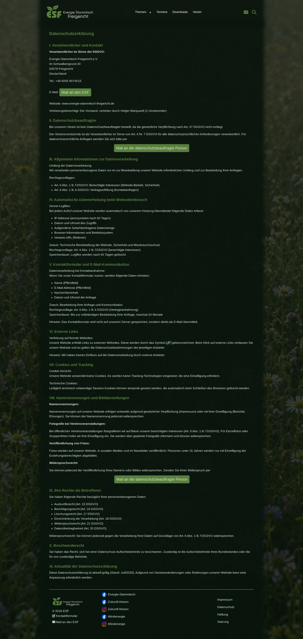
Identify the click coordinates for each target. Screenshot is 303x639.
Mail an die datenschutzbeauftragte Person (151, 148)
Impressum (224, 599)
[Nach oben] (296, 632)
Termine (162, 12)
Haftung (222, 614)
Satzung (223, 621)
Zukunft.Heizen (118, 601)
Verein (197, 12)
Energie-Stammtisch (121, 594)
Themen (140, 12)
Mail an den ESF (75, 92)
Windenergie (116, 616)
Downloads (180, 12)
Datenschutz (226, 607)
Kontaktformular (66, 616)
